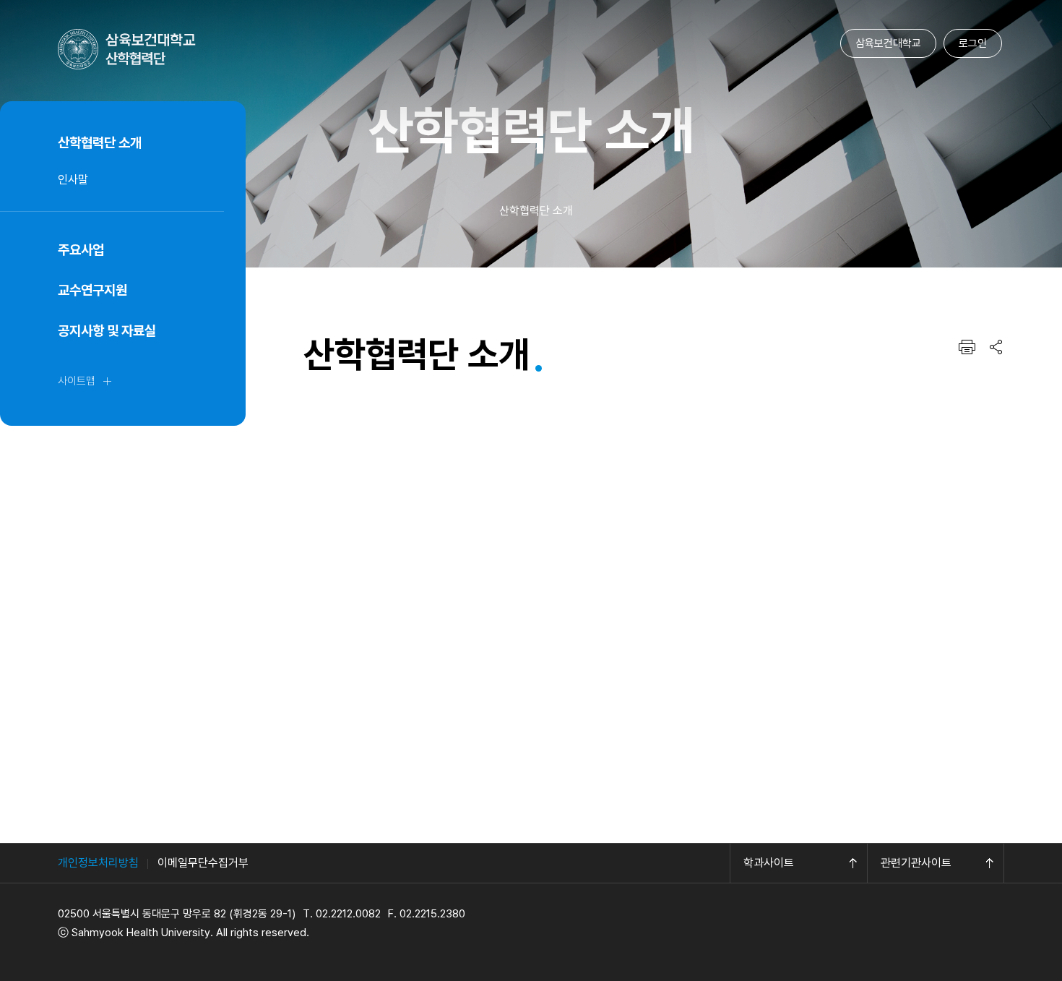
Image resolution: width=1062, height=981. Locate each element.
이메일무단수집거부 (203, 863)
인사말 (73, 180)
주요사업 (81, 249)
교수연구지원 (92, 290)
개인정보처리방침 (98, 863)
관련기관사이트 (916, 863)
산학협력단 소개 (100, 142)
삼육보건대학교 (888, 43)
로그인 (973, 43)
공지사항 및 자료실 (107, 330)
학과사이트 (768, 863)
